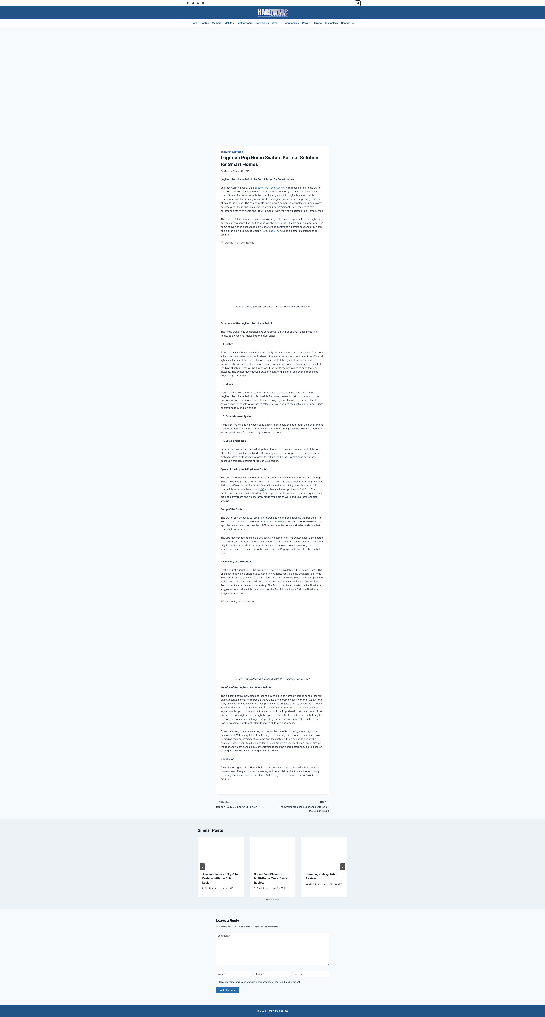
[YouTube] (202, 3)
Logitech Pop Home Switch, (269, 187)
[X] (193, 3)
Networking (262, 23)
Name (221, 974)
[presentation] (221, 852)
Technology (331, 23)
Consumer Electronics (233, 152)
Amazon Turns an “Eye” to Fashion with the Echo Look (220, 878)
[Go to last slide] (202, 866)
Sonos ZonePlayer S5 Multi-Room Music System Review (272, 878)
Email (260, 974)
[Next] (342, 866)
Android (267, 521)
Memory (217, 23)
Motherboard (245, 23)
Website (299, 974)
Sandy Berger (211, 888)
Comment (223, 935)
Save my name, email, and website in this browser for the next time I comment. (260, 982)
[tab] (267, 899)
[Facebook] (188, 3)
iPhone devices (286, 521)
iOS (262, 489)
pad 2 (272, 230)
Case (194, 23)
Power (306, 23)
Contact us (347, 23)
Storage (317, 23)
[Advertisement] (272, 48)
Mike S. (227, 171)
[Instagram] (197, 3)
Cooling (204, 23)
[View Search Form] (358, 3)
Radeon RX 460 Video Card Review (236, 804)
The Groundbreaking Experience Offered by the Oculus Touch (304, 806)
